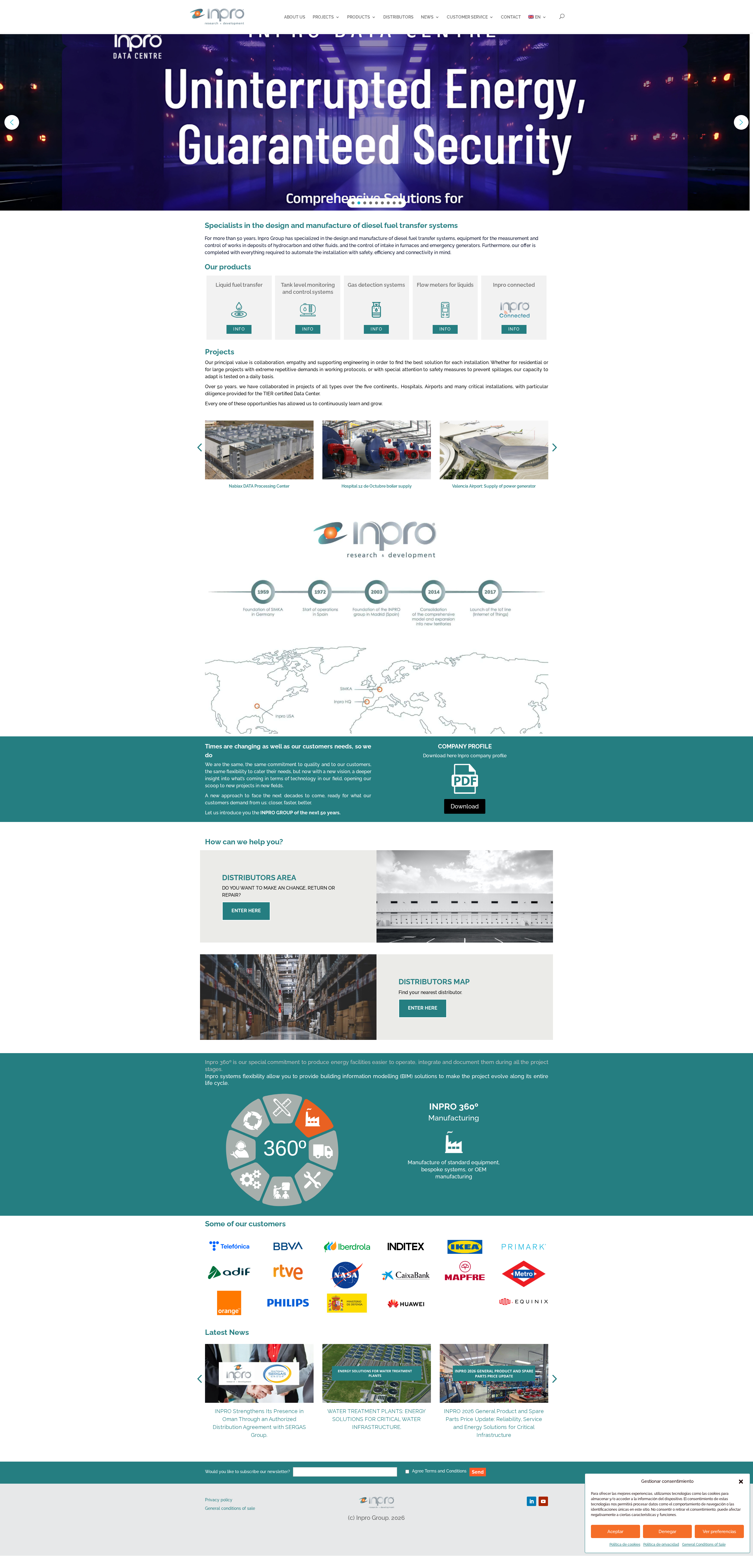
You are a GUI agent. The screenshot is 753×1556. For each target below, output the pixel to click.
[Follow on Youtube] (543, 1501)
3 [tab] (356, 509)
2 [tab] (348, 509)
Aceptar (615, 1531)
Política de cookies (624, 1544)
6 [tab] (383, 509)
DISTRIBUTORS (398, 17)
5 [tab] (374, 509)
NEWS (427, 17)
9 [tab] (409, 509)
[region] (376, 122)
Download (465, 806)
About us (294, 17)
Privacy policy (218, 1499)
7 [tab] (392, 509)
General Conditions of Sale (704, 1544)
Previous (201, 448)
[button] (741, 1482)
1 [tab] (339, 509)
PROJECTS (323, 17)
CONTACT (511, 17)
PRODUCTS (358, 17)
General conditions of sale (230, 1508)
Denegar (667, 1531)
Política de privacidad (661, 1544)
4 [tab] (365, 509)
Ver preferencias (719, 1531)
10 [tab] (418, 509)
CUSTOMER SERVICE (467, 17)
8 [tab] (401, 509)
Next (553, 448)
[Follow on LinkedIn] (531, 1501)
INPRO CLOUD (235, 147)
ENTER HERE (246, 910)
